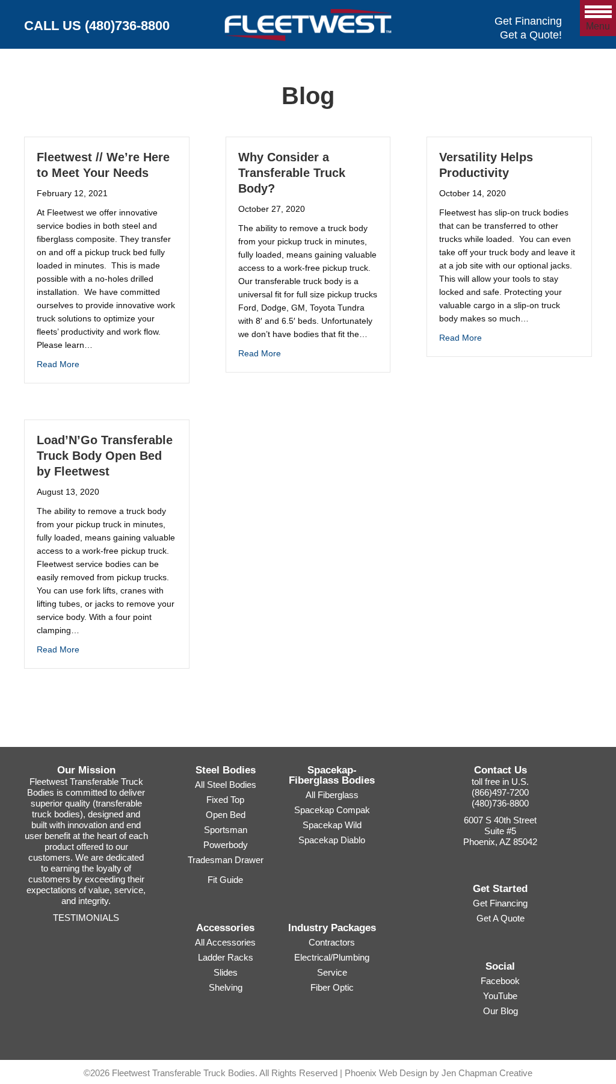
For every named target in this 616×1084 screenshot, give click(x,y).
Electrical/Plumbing (331, 957)
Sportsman (225, 830)
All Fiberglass (332, 795)
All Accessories (225, 942)
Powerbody (225, 845)
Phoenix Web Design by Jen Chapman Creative (438, 1073)
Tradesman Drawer (225, 860)
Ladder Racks (225, 957)
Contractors (332, 942)
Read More (58, 364)
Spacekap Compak (332, 810)
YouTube (500, 996)
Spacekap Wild (332, 825)
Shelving (225, 987)
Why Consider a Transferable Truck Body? (291, 172)
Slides (226, 972)
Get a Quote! (531, 35)
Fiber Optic (332, 987)
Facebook (500, 981)
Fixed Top (225, 799)
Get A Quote (500, 918)
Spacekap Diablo (331, 840)
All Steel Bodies (225, 784)
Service (332, 972)
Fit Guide (225, 880)
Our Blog (500, 1011)
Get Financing (528, 21)
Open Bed (225, 815)
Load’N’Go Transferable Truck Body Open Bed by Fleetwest (105, 455)
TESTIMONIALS (86, 917)
